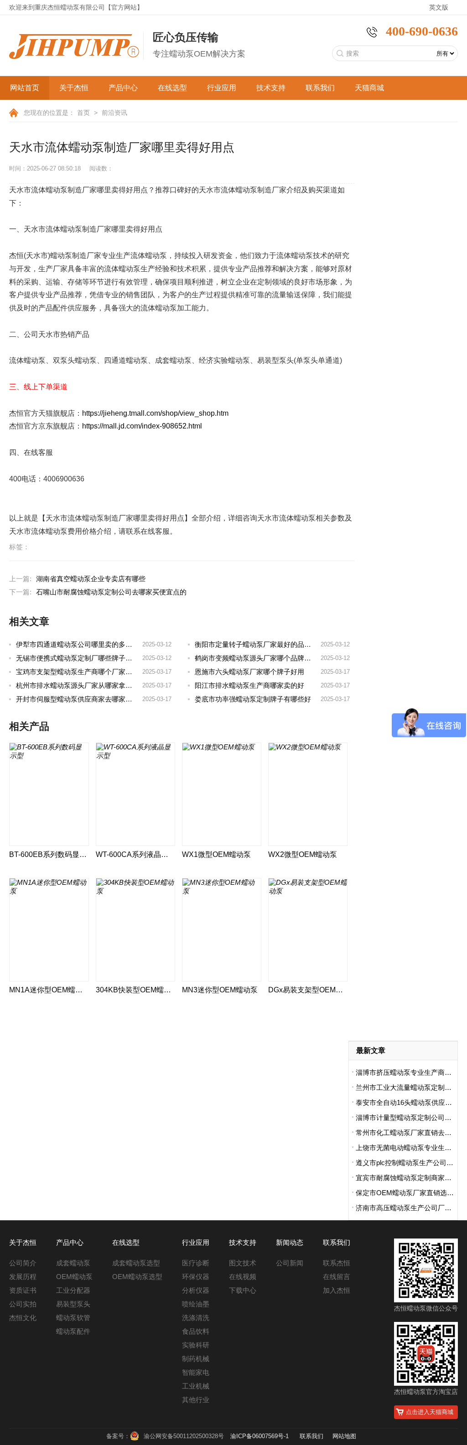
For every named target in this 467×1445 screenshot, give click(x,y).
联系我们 (320, 88)
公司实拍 (22, 1304)
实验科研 (195, 1345)
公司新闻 (289, 1263)
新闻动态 (289, 1242)
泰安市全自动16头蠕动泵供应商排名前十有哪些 (406, 1102)
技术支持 (270, 88)
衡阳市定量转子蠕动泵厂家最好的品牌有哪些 (263, 644)
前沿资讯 (114, 112)
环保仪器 (195, 1276)
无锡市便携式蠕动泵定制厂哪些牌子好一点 (81, 658)
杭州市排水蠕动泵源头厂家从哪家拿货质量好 (84, 685)
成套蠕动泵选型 (136, 1263)
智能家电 (195, 1372)
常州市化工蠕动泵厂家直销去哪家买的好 (406, 1132)
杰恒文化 (22, 1317)
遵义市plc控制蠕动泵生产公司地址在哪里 (406, 1162)
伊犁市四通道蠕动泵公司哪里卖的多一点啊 (81, 644)
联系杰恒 (336, 1263)
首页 (83, 112)
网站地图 (344, 1436)
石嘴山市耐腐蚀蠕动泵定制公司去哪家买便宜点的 (111, 592)
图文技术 (242, 1263)
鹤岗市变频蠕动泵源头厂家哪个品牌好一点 (260, 658)
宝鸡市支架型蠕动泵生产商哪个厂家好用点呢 (84, 672)
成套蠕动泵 (73, 1263)
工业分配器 (73, 1290)
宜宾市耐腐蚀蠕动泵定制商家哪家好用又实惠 (406, 1178)
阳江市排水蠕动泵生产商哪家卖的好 (249, 685)
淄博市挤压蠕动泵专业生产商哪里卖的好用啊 (406, 1072)
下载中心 (242, 1290)
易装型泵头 (73, 1304)
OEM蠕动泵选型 (137, 1276)
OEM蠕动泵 (74, 1276)
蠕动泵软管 (73, 1317)
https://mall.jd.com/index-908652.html (142, 426)
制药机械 (195, 1358)
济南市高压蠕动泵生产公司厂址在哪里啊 (406, 1208)
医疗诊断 (195, 1263)
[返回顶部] (434, 1364)
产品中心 (123, 88)
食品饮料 (195, 1331)
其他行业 (195, 1400)
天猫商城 (369, 88)
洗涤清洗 (195, 1317)
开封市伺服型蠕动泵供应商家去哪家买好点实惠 (88, 699)
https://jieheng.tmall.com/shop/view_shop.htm (155, 413)
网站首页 (24, 88)
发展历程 (22, 1276)
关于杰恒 (73, 88)
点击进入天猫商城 (429, 1412)
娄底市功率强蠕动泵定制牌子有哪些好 (253, 699)
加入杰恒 (336, 1290)
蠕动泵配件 (73, 1331)
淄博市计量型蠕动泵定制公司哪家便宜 (406, 1117)
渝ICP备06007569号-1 (259, 1436)
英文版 (438, 7)
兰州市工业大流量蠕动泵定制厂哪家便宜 (406, 1087)
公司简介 (22, 1263)
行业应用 (221, 88)
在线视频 (242, 1276)
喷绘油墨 (195, 1304)
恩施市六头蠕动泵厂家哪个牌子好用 (249, 672)
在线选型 (172, 88)
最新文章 (370, 1050)
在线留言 (336, 1276)
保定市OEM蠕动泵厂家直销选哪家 (406, 1193)
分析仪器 (195, 1290)
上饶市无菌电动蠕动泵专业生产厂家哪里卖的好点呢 (406, 1147)
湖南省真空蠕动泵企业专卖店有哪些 (90, 579)
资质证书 (22, 1290)
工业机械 (195, 1386)
